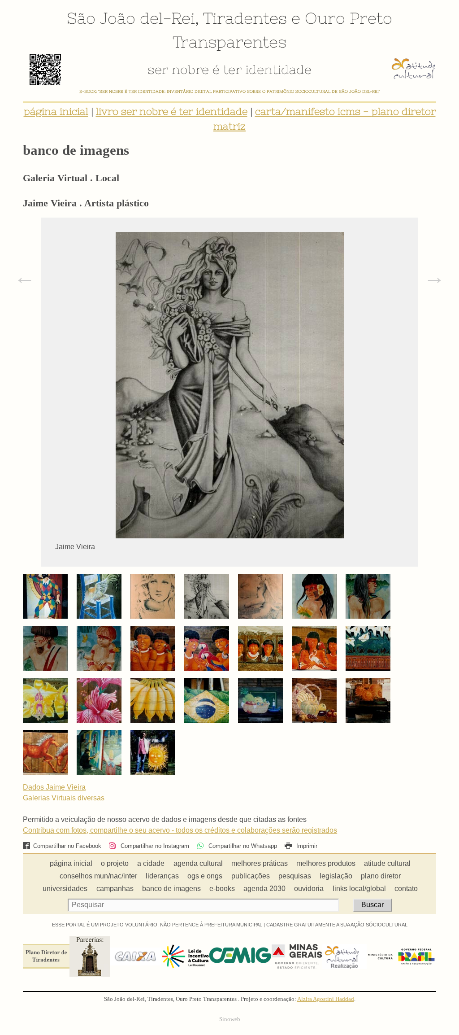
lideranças (162, 876)
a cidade (151, 863)
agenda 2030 (264, 888)
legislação (336, 876)
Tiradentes (245, 18)
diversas (91, 798)
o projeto (115, 863)
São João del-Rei (131, 18)
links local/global (359, 888)
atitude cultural (387, 863)
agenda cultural (198, 863)
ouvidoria (309, 888)
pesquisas (294, 876)
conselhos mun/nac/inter (98, 876)
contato (406, 888)
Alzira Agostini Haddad (325, 999)
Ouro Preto (348, 18)
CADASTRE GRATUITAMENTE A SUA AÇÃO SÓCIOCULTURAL (336, 924)
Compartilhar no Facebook (67, 846)
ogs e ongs (204, 876)
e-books (222, 888)
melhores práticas (259, 863)
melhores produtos (325, 863)
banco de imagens (171, 888)
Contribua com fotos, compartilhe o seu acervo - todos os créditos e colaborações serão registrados (180, 830)
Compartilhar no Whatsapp (242, 846)
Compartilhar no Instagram (154, 846)
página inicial (56, 111)
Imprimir (305, 846)
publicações (250, 876)
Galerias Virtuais (50, 798)
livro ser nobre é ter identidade (171, 111)
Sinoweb (229, 1019)
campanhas (115, 888)
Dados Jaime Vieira (54, 787)
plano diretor (381, 876)
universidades (65, 888)
